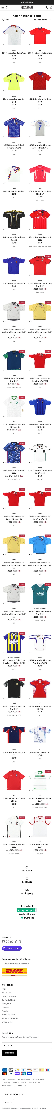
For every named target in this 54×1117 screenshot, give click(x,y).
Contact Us (5, 1007)
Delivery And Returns (9, 996)
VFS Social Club (7, 1022)
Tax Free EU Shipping (9, 1000)
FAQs (4, 989)
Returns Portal (6, 992)
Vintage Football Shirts (12, 1108)
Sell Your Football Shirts (10, 1018)
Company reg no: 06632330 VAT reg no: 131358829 (32, 1108)
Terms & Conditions (8, 1015)
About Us (5, 1011)
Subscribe (9, 1053)
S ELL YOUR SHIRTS (27, 2)
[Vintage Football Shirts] (27, 7)
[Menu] (3, 7)
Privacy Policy (6, 1003)
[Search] (8, 7)
